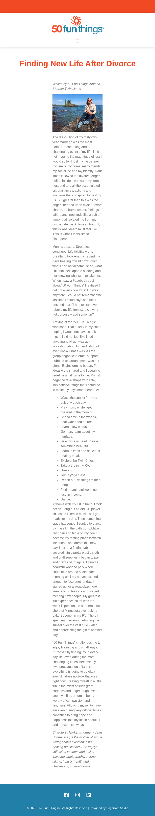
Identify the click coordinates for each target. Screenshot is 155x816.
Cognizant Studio (117, 808)
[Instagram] (77, 795)
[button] (77, 41)
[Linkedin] (89, 795)
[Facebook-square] (66, 795)
